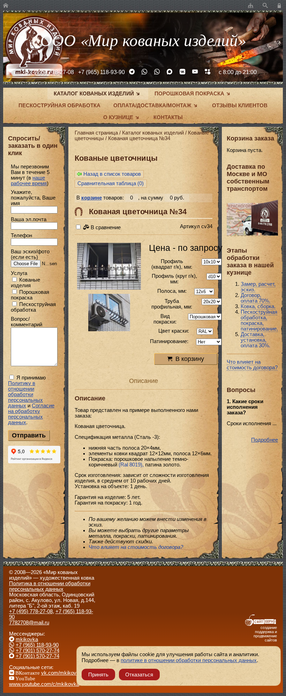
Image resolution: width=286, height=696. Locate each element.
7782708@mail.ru (29, 622)
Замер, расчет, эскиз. (258, 286)
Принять (98, 674)
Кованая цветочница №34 (139, 138)
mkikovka (27, 639)
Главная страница (96, 133)
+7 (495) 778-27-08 (50, 72)
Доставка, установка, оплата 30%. (255, 340)
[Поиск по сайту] (265, 6)
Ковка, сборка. (258, 306)
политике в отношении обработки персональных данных (189, 660)
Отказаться (139, 674)
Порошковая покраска (189, 93)
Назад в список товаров (112, 174)
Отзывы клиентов (240, 105)
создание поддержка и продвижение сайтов (265, 633)
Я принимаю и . (31, 400)
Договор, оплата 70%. (255, 298)
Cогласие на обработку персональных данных (31, 414)
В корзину (189, 358)
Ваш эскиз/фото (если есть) (30, 254)
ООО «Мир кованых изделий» (143, 40)
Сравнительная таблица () (110, 183)
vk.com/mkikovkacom (66, 673)
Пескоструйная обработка (59, 105)
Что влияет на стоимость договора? (252, 364)
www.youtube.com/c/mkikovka (44, 684)
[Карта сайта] (250, 6)
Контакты (168, 117)
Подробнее (264, 440)
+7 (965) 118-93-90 (101, 72)
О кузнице (118, 117)
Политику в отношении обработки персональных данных (25, 394)
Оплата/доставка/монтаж (152, 105)
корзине (91, 198)
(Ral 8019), (131, 464)
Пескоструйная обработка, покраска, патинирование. (259, 320)
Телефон (21, 235)
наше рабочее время (29, 180)
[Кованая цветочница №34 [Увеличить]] (109, 267)
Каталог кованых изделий (94, 93)
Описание (143, 380)
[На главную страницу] (5, 6)
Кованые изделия (25, 282)
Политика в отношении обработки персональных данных (49, 586)
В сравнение (105, 227)
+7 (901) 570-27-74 (37, 650)
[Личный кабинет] (280, 6)
